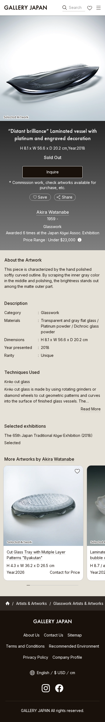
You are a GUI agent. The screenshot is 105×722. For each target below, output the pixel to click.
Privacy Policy (35, 657)
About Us (31, 635)
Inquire (53, 172)
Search (75, 7)
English (43, 672)
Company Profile (67, 657)
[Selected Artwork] (52, 68)
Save (76, 472)
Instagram (46, 688)
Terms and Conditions (25, 646)
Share (67, 197)
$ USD (59, 672)
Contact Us (53, 635)
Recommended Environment (74, 646)
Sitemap (75, 635)
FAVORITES (90, 9)
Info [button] (80, 240)
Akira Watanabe (52, 212)
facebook (59, 688)
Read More (91, 409)
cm (72, 672)
